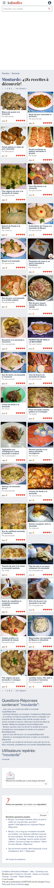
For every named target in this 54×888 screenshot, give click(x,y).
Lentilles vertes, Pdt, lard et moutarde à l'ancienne (40, 693)
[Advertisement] (27, 41)
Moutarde (16, 73)
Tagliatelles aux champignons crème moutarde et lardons (10, 466)
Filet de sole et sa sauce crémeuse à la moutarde (39, 582)
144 (16, 88)
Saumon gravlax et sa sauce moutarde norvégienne (38, 466)
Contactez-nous (41, 886)
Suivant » (23, 88)
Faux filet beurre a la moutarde (37, 202)
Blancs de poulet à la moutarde (11, 120)
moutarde (29, 719)
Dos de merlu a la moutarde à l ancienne (13, 390)
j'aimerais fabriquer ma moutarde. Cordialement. (22, 729)
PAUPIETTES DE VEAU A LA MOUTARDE (39, 355)
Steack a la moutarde (11, 275)
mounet (35, 470)
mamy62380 (10, 359)
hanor (7, 423)
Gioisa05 (35, 324)
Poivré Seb (36, 282)
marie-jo (8, 245)
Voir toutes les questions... (16, 874)
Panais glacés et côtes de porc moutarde (13, 160)
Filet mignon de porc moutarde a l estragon (11, 693)
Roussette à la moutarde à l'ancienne (13, 355)
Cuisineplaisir (10, 470)
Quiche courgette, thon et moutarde (40, 539)
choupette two (37, 585)
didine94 (35, 543)
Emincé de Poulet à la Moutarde (11, 242)
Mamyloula (9, 123)
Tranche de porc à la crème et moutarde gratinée (13, 582)
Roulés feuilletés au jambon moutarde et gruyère (37, 161)
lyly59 (34, 165)
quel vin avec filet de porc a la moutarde (19, 749)
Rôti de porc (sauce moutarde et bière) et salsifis (38, 320)
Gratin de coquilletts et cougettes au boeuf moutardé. (11, 618)
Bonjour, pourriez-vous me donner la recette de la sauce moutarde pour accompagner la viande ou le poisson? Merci (25, 744)
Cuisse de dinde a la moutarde (10, 420)
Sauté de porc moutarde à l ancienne (40, 120)
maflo (7, 585)
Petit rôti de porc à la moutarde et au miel (38, 617)
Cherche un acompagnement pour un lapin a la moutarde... (26, 751)
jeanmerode (37, 123)
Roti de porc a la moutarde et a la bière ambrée (13, 314)
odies (15, 2)
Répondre (11, 726)
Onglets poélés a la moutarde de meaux (10, 654)
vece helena (37, 359)
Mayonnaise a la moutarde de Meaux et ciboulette (40, 654)
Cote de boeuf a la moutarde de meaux (37, 390)
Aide (32, 886)
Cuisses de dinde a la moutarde (38, 507)
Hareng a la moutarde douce (11, 502)
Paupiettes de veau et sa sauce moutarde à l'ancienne (39, 278)
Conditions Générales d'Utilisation (15, 886)
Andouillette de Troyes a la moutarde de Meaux (40, 242)
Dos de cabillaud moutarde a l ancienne (13, 547)
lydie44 (8, 622)
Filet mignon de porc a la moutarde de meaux (12, 202)
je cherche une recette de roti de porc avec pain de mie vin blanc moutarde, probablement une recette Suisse (26, 758)
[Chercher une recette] (49, 9)
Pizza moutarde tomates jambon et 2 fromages (39, 425)
